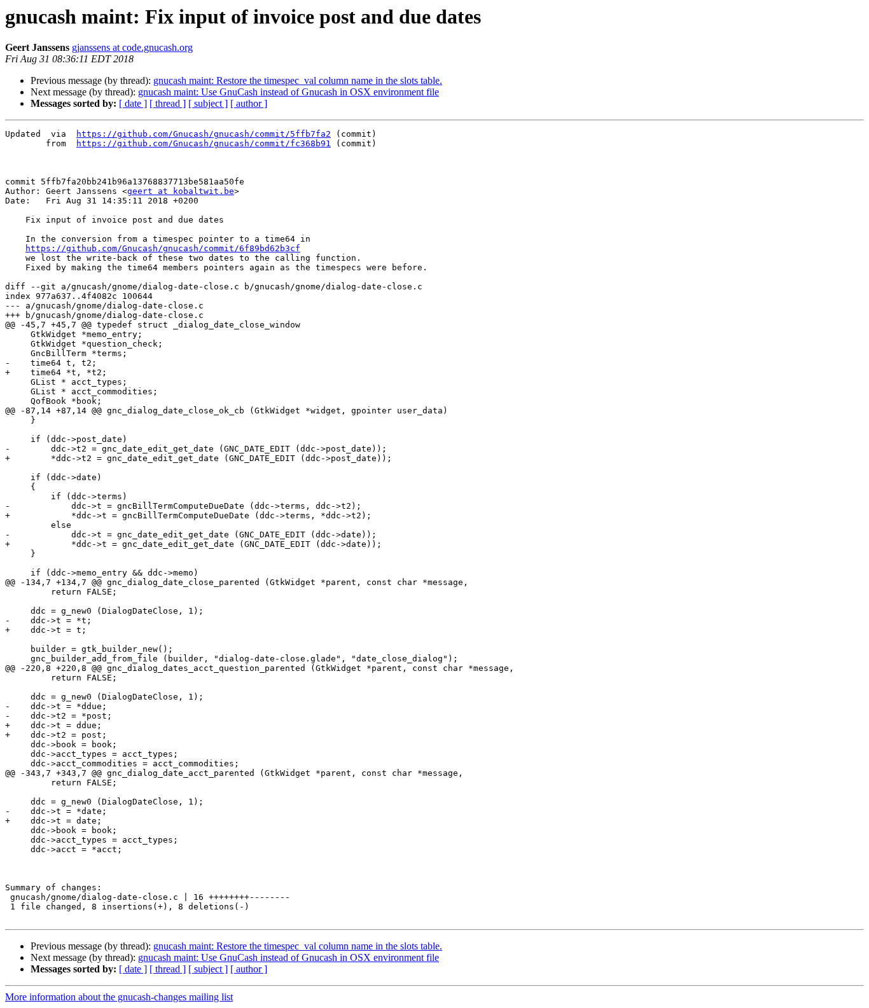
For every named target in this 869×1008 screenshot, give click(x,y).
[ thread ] (167, 103)
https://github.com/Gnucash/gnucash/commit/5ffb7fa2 (203, 134)
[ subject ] (208, 103)
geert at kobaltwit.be (180, 191)
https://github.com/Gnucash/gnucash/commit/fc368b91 (203, 143)
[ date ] (133, 103)
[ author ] (248, 103)
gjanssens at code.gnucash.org (132, 47)
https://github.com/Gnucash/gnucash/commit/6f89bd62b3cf (162, 248)
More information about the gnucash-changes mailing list (119, 996)
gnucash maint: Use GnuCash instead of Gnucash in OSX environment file (288, 91)
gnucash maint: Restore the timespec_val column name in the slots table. (297, 80)
